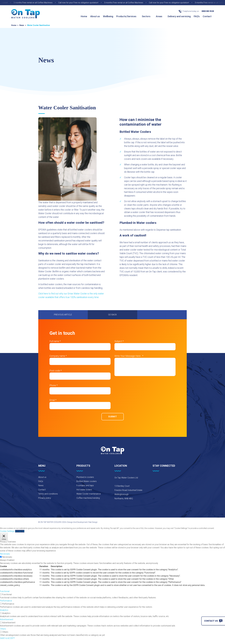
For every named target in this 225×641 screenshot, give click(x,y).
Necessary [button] (5, 554)
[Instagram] (167, 478)
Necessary (7, 557)
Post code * (55, 370)
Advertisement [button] (6, 619)
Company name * (58, 356)
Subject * (119, 341)
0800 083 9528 (208, 11)
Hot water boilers (84, 489)
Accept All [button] (19, 531)
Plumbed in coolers (85, 477)
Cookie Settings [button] (7, 531)
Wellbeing (108, 16)
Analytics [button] (4, 610)
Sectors (146, 16)
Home (84, 16)
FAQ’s (197, 16)
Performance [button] (6, 600)
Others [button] (3, 629)
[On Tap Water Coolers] (25, 14)
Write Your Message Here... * (128, 356)
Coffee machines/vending (88, 498)
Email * (52, 400)
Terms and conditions (48, 494)
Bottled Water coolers (86, 481)
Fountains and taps (85, 485)
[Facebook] (154, 478)
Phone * (53, 385)
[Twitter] (160, 478)
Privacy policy (44, 498)
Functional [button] (4, 591)
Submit (112, 416)
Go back (112, 314)
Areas (159, 16)
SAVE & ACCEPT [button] (7, 638)
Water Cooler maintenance (88, 494)
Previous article (63, 314)
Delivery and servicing (179, 16)
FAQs (40, 481)
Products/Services (126, 16)
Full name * (55, 341)
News (21, 25)
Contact (207, 16)
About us (95, 16)
